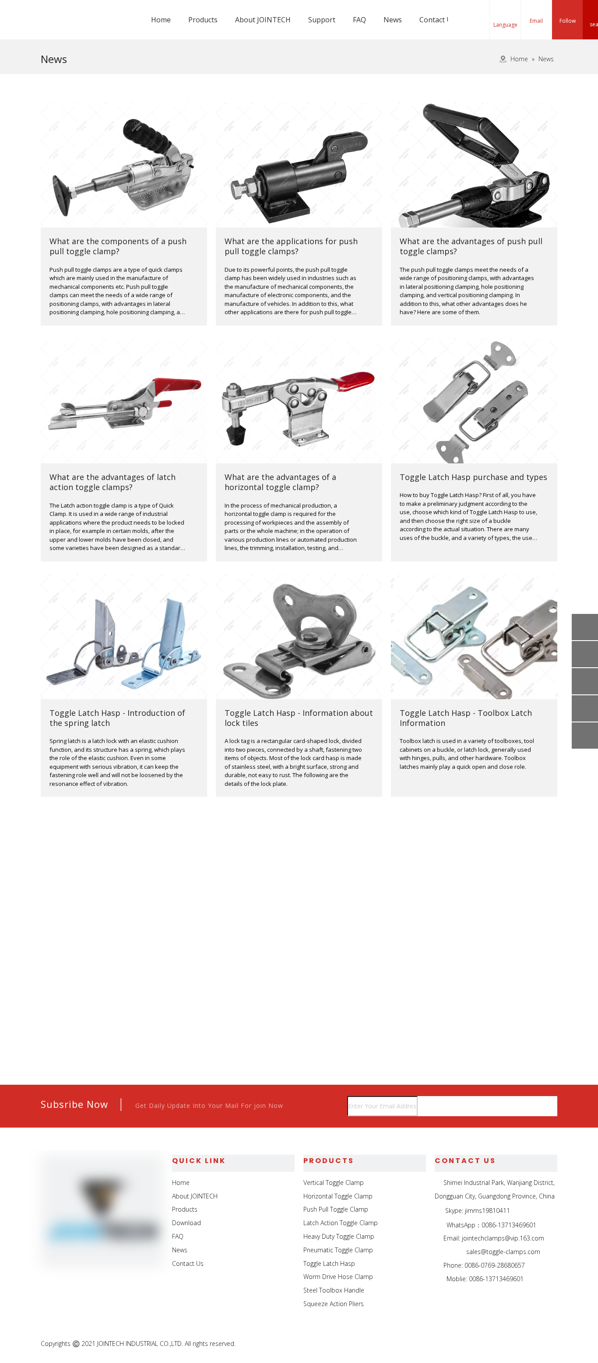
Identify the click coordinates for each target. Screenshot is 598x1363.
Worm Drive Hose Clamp (338, 1276)
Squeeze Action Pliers (333, 1304)
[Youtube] (549, 1344)
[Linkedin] (509, 1344)
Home (181, 1182)
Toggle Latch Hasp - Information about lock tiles (299, 718)
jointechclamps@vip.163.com (503, 1238)
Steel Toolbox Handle (333, 1290)
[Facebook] (489, 1344)
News (179, 1250)
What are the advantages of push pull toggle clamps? (471, 246)
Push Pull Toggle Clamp (335, 1209)
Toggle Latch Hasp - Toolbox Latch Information (466, 718)
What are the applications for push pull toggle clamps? (291, 246)
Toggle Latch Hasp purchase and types (473, 477)
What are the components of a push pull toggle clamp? (117, 246)
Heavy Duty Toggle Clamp (338, 1236)
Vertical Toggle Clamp (333, 1182)
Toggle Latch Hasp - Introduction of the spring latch (117, 718)
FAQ (177, 1236)
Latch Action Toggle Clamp (340, 1223)
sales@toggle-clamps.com (503, 1251)
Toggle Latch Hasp (329, 1263)
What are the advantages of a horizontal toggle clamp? (280, 482)
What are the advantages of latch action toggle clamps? (112, 482)
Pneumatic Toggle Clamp (338, 1250)
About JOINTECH (195, 1196)
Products (184, 1209)
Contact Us (188, 1263)
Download (186, 1223)
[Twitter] (529, 1344)
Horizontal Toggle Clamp (338, 1196)
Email (536, 21)
